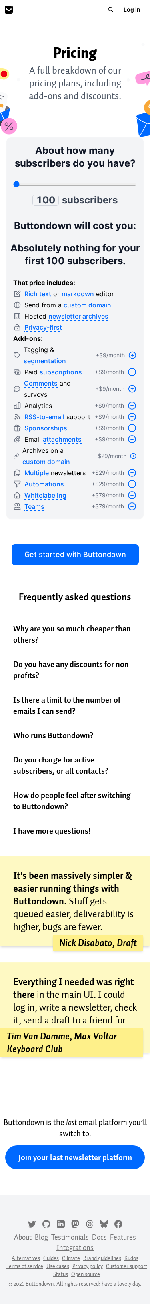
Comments (41, 383)
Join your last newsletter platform (75, 1157)
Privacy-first (43, 327)
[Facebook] (118, 1223)
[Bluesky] (104, 1223)
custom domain (87, 305)
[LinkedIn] (61, 1223)
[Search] (110, 9)
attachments (62, 439)
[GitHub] (46, 1223)
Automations (44, 484)
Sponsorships (45, 428)
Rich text (37, 294)
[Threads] (90, 1223)
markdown (78, 294)
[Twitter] (32, 1223)
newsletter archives (78, 316)
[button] (75, 634)
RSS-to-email (44, 417)
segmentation (45, 361)
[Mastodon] (75, 1223)
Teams (34, 506)
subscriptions (61, 372)
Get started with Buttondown (75, 554)
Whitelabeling (45, 495)
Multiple (36, 473)
